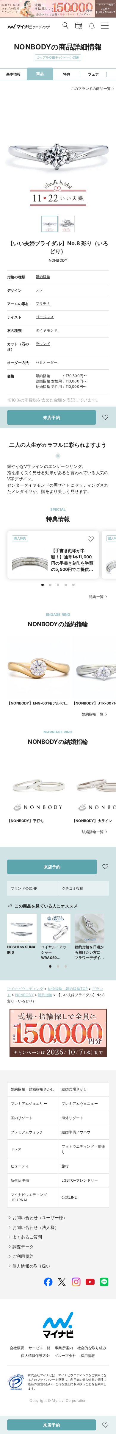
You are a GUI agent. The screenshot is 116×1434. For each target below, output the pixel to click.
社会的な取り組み (91, 1348)
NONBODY (24, 995)
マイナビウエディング (25, 988)
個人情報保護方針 (35, 1355)
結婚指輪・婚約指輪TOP (68, 988)
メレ (39, 290)
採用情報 (88, 1355)
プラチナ (43, 303)
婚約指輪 (43, 276)
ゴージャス (45, 317)
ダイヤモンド (46, 330)
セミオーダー (46, 362)
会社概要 (17, 1348)
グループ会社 (65, 1355)
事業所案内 (64, 1348)
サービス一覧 (39, 1348)
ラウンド (43, 343)
